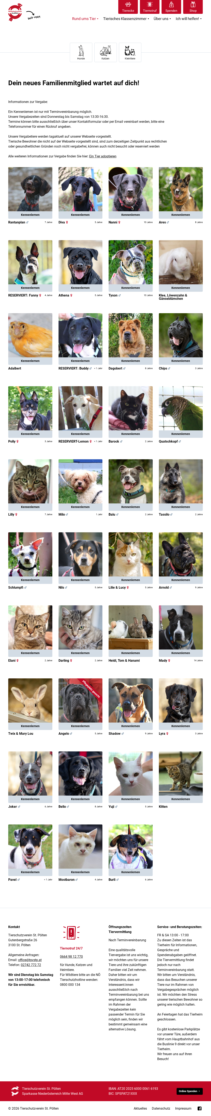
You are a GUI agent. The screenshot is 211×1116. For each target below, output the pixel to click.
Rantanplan (18, 222)
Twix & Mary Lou (20, 734)
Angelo (66, 734)
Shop (193, 11)
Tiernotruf (150, 11)
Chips (165, 368)
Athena (66, 295)
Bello (64, 807)
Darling (66, 661)
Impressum (183, 1108)
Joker (14, 807)
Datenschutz (161, 1108)
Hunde (81, 58)
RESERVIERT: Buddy (76, 368)
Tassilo (166, 514)
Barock (116, 441)
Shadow (117, 734)
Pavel (14, 880)
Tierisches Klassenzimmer (126, 19)
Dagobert (117, 368)
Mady (165, 661)
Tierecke (128, 11)
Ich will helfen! (189, 19)
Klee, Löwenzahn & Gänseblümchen (173, 297)
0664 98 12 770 (71, 957)
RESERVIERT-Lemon (76, 441)
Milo (64, 514)
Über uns (163, 19)
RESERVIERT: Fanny (25, 295)
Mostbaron (69, 880)
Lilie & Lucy (119, 587)
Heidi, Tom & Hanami (124, 661)
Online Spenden (188, 1091)
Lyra (164, 734)
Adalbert (14, 368)
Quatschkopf (168, 441)
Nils (63, 587)
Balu (114, 514)
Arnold (166, 587)
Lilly (13, 514)
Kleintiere (130, 58)
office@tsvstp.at (30, 960)
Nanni (115, 222)
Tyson (115, 295)
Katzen (105, 58)
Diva (64, 222)
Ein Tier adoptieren (102, 156)
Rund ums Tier (86, 19)
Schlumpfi (15, 587)
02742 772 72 (31, 965)
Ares (164, 222)
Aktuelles (140, 1108)
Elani (14, 661)
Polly (14, 441)
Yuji (113, 807)
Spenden (171, 11)
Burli (114, 880)
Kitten (163, 807)
